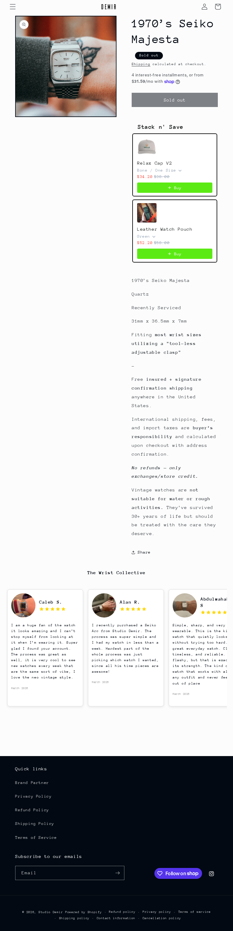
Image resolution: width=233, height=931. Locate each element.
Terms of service (194, 912)
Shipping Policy (34, 823)
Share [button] (144, 552)
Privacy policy (157, 912)
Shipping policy (74, 918)
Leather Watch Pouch (164, 229)
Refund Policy (32, 810)
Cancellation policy (162, 918)
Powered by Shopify (83, 912)
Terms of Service (36, 837)
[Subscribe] (117, 873)
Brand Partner (32, 782)
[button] (12, 6)
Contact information (116, 918)
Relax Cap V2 (154, 163)
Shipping (141, 64)
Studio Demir (51, 912)
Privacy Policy (33, 796)
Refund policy (122, 912)
